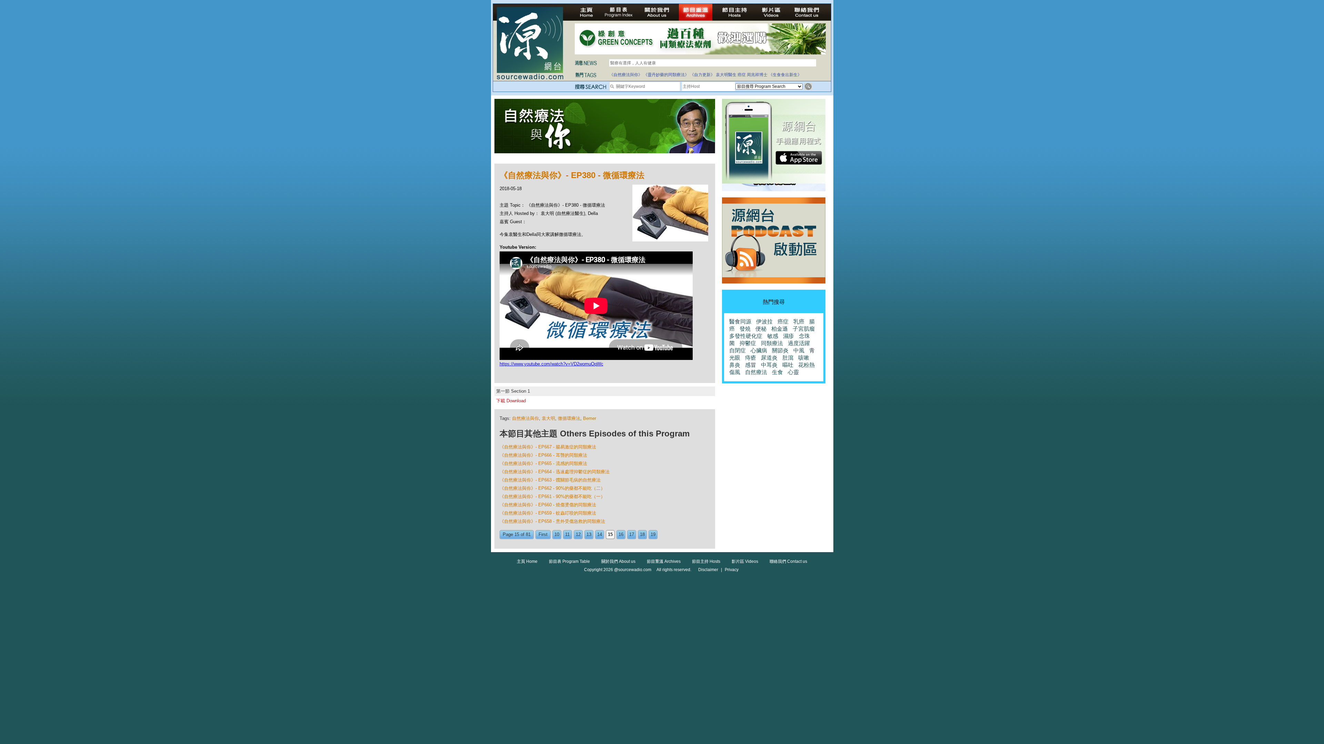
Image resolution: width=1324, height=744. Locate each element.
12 (578, 534)
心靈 (793, 372)
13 (588, 534)
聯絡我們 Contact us (788, 561)
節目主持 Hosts (706, 561)
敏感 (772, 336)
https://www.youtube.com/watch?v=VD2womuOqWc (551, 363)
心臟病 (759, 350)
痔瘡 (750, 358)
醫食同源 (740, 321)
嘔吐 (787, 365)
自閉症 (737, 350)
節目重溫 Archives (664, 561)
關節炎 (780, 350)
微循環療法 (569, 418)
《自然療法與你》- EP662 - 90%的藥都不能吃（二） (552, 488)
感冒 (750, 365)
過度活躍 (799, 343)
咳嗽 (803, 358)
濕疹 (788, 336)
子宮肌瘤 (804, 329)
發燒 (745, 329)
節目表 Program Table (569, 561)
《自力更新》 (702, 74)
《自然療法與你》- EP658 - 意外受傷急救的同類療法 (552, 521)
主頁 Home (527, 561)
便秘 (760, 329)
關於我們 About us (618, 561)
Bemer (589, 418)
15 (610, 534)
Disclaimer (708, 569)
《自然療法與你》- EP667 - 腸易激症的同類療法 (548, 447)
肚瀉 (787, 358)
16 (621, 534)
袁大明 (548, 418)
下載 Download (511, 400)
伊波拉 (764, 321)
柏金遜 (779, 329)
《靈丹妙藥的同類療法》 (666, 74)
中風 (798, 350)
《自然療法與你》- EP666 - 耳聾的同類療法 (543, 455)
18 (642, 534)
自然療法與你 (525, 418)
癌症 (742, 74)
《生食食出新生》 (785, 74)
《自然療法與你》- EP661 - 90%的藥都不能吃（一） (552, 496)
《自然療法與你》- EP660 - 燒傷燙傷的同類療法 (548, 504)
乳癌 (798, 321)
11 (567, 534)
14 (599, 534)
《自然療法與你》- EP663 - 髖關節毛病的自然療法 (550, 480)
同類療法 (772, 343)
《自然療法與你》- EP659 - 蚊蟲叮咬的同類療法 (548, 513)
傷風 (734, 372)
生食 (777, 372)
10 (556, 534)
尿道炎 (769, 358)
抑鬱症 (748, 343)
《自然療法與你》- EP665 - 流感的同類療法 (543, 463)
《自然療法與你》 (625, 74)
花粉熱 (806, 365)
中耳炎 (769, 365)
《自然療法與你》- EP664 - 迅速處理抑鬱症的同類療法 (555, 471)
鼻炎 (734, 365)
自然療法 (756, 372)
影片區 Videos (745, 561)
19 (653, 534)
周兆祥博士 (757, 74)
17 (631, 534)
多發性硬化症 (745, 336)
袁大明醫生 (726, 74)
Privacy (732, 569)
